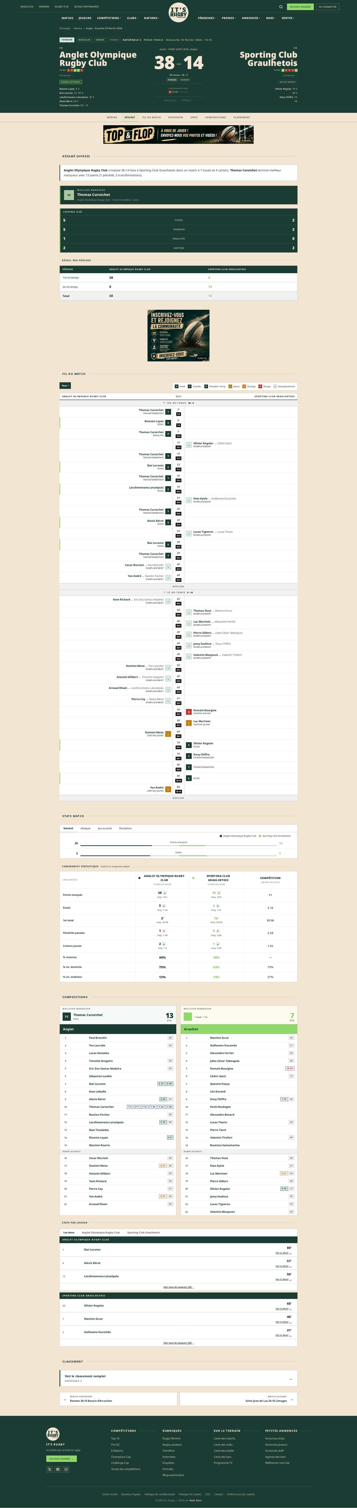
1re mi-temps (180, 402)
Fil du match (151, 117)
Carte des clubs (223, 1444)
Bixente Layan (67, 88)
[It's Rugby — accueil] (178, 12)
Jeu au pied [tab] (105, 828)
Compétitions (109, 18)
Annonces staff (274, 1450)
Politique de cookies (190, 1494)
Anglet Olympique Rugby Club (98, 58)
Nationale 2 (132, 39)
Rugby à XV (62, 6)
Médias (112, 117)
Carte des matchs (224, 1438)
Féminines (207, 18)
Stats (194, 117)
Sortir (288, 18)
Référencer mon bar (277, 1463)
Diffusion (175, 117)
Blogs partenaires (87, 6)
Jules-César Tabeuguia (224, 1061)
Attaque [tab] (85, 828)
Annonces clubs (274, 1438)
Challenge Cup (120, 1463)
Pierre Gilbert (202, 633)
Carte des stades (224, 1450)
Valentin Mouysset (205, 655)
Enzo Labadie (97, 1091)
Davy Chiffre (286, 97)
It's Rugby (65, 28)
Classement (241, 117)
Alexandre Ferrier (222, 1053)
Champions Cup (121, 1457)
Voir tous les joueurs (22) (178, 1286)
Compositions (215, 117)
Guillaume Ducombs (223, 1045)
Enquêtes (168, 1463)
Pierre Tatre (218, 1130)
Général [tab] (68, 828)
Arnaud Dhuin (118, 688)
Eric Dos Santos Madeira (105, 1068)
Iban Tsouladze (99, 1130)
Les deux (68, 1232)
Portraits (168, 1469)
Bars (271, 18)
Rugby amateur (172, 1444)
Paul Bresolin (98, 1038)
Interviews (169, 1457)
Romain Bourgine (205, 710)
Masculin (27, 6)
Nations (151, 18)
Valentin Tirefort (221, 1137)
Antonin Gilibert (127, 677)
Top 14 (115, 1438)
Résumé (130, 117)
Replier (178, 586)
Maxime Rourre (99, 1145)
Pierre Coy (138, 699)
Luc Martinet (202, 621)
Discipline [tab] (125, 828)
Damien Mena (135, 666)
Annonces (251, 18)
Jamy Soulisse (202, 644)
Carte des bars (222, 1457)
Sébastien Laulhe (100, 1076)
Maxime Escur (219, 1038)
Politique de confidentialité (160, 1494)
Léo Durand (217, 1091)
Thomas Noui (202, 610)
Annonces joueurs (276, 1444)
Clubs (132, 18)
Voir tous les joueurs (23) (178, 1342)
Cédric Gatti (218, 1076)
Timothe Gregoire (101, 1061)
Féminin (44, 6)
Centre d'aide (110, 1494)
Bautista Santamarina (225, 1145)
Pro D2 (115, 1444)
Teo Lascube (97, 1045)
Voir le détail (284, 1252)
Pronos (229, 18)
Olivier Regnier (283, 88)
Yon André (134, 576)
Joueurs (85, 18)
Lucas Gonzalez (99, 1053)
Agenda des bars (275, 1457)
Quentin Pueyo (220, 1084)
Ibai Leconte (66, 92)
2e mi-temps (180, 592)
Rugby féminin (172, 1438)
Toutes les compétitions (125, 1469)
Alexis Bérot (66, 101)
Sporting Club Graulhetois (269, 58)
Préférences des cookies (241, 1494)
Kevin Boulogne (220, 1107)
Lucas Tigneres (203, 532)
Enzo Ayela (200, 498)
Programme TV (223, 1463)
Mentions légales (131, 1494)
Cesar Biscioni (134, 565)
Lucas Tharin (218, 1122)
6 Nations (117, 1450)
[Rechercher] (280, 6)
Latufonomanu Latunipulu (74, 97)
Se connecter (328, 6)
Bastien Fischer (99, 1114)
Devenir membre (300, 6)
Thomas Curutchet (69, 105)
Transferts (169, 1450)
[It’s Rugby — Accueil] (53, 1434)
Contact (218, 1494)
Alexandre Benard (222, 1114)
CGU (208, 1494)
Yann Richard (121, 599)
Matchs (67, 18)
